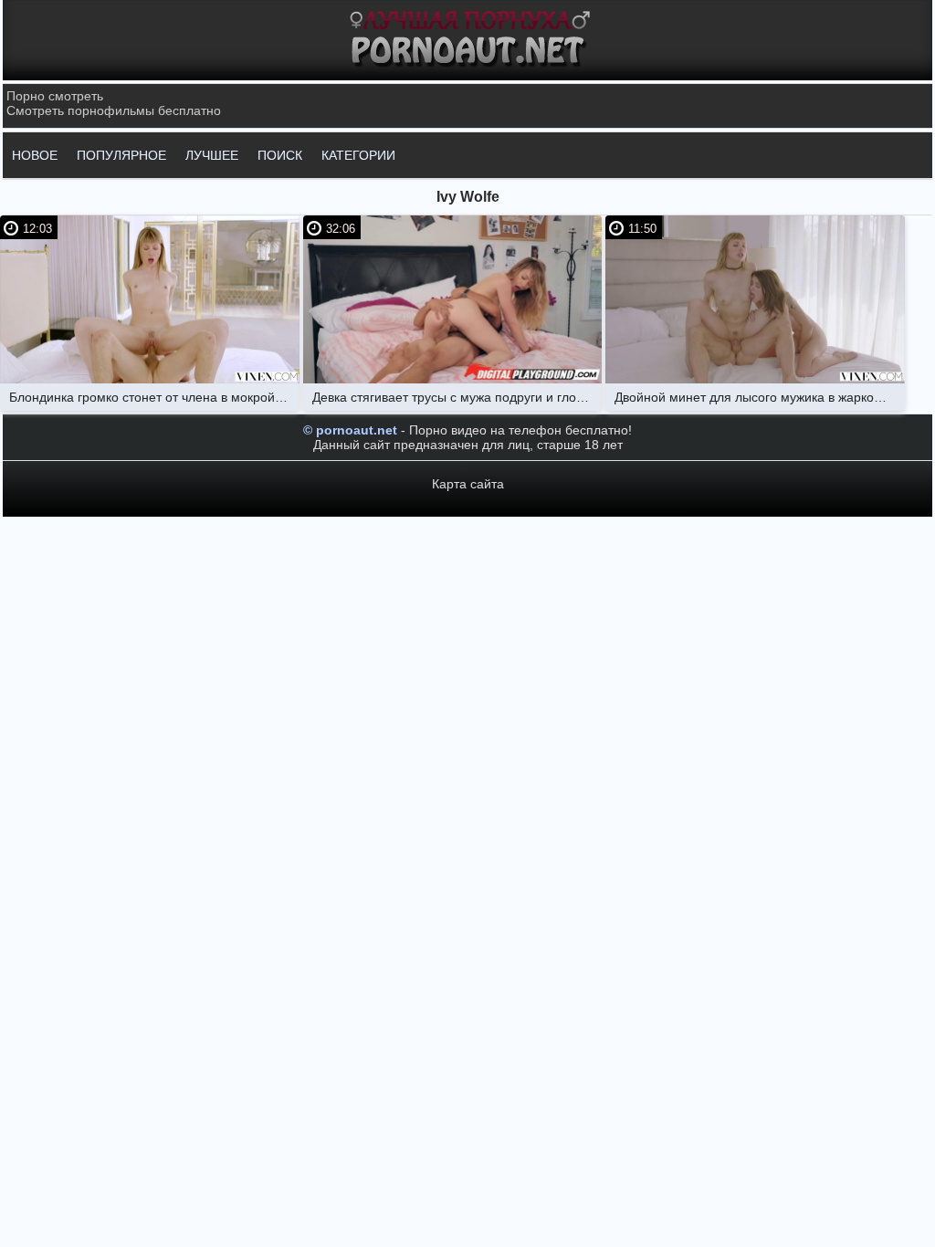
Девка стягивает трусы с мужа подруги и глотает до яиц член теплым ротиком (457, 397)
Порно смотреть (54, 96)
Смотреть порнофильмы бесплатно (113, 110)
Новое (35, 155)
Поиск (279, 155)
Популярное (121, 155)
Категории (358, 155)
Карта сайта (468, 484)
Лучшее (211, 155)
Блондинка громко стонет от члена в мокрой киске (154, 397)
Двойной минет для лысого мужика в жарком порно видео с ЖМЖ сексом (760, 397)
